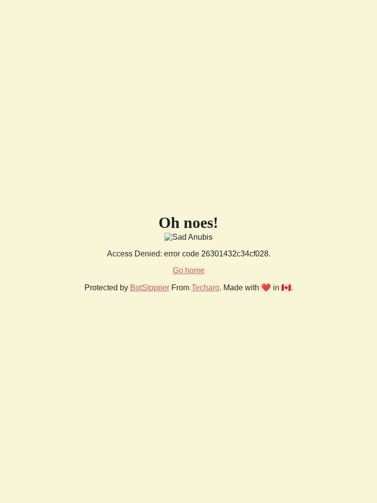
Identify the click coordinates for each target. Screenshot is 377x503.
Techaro (205, 287)
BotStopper (149, 287)
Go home (189, 270)
